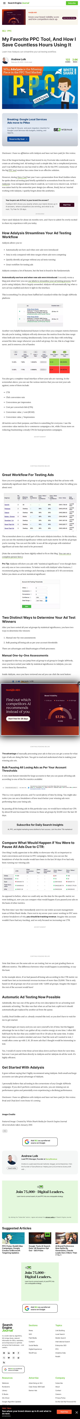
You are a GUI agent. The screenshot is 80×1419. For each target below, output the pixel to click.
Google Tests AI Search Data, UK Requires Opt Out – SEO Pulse (39, 1248)
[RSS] (4, 1362)
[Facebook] (18, 1353)
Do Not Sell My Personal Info (65, 1402)
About (57, 1387)
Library (4, 1390)
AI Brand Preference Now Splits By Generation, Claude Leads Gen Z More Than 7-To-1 (66, 1250)
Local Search (60, 1334)
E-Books (5, 1394)
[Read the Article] (13, 1238)
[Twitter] (4, 1358)
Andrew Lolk (18, 59)
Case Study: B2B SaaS (37, 1387)
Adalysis (5, 184)
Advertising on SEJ (35, 1383)
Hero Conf (22, 177)
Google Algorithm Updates (11, 1402)
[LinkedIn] (9, 1353)
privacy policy (50, 1217)
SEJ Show (5, 1398)
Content (32, 1342)
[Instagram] (13, 1358)
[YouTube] (13, 1353)
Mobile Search (60, 1338)
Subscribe (59, 1383)
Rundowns (6, 1387)
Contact (58, 1390)
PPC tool (12, 170)
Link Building (60, 1330)
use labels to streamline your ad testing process (49, 281)
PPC (5, 1131)
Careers (58, 1394)
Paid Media (33, 1338)
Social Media (33, 1345)
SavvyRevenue (51, 1159)
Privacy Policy (60, 1398)
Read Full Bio (12, 1168)
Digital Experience (35, 1349)
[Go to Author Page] (5, 60)
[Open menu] (4, 3)
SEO (30, 1334)
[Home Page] (19, 3)
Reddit (57, 1356)
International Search (62, 1342)
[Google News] (4, 1353)
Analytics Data (60, 1353)
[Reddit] (18, 1358)
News (31, 1330)
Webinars (5, 1383)
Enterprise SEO (60, 1345)
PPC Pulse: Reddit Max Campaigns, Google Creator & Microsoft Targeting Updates (12, 1249)
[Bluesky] (9, 1358)
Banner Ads (33, 1390)
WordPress (33, 1353)
